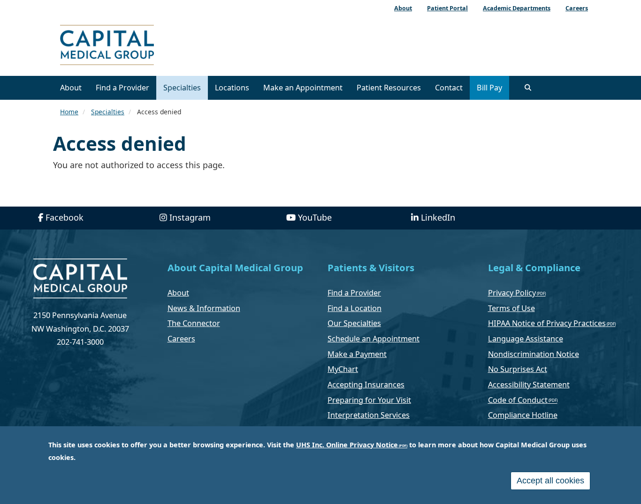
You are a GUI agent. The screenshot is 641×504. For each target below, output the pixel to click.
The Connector (194, 323)
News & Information (204, 308)
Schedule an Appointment (374, 339)
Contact (449, 87)
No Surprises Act (517, 369)
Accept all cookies (550, 480)
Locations (232, 87)
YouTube (315, 217)
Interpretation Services (369, 415)
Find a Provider (122, 87)
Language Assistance (525, 339)
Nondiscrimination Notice (533, 354)
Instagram (190, 217)
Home (69, 111)
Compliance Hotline (522, 415)
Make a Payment (357, 354)
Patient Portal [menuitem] (447, 8)
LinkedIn (438, 217)
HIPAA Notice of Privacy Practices (547, 323)
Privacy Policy (512, 293)
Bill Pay (489, 87)
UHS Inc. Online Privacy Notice (347, 444)
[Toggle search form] (528, 87)
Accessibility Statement (529, 384)
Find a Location (355, 308)
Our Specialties (354, 323)
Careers (181, 339)
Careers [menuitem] (576, 8)
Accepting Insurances (366, 384)
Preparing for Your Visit (369, 400)
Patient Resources (389, 87)
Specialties (182, 87)
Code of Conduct (518, 400)
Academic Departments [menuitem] (516, 8)
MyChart (343, 369)
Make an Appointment (303, 87)
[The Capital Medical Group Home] (149, 46)
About (71, 87)
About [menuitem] (403, 8)
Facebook (65, 217)
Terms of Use (511, 308)
